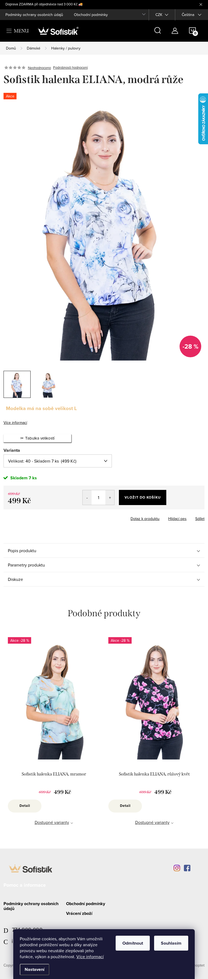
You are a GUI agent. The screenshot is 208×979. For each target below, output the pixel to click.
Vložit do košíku (143, 497)
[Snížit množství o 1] (87, 497)
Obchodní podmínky (91, 14)
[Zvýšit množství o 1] (109, 497)
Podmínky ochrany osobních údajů (34, 14)
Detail (25, 805)
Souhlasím (171, 943)
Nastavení (34, 969)
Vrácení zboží (79, 913)
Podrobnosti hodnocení (70, 68)
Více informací (90, 957)
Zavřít (33, 517)
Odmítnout (132, 943)
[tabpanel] (54, 737)
